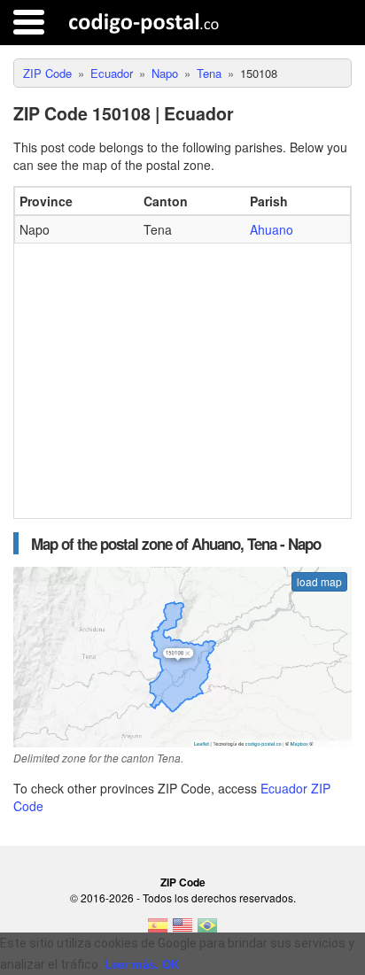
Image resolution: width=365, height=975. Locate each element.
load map (319, 581)
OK (170, 964)
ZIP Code (183, 882)
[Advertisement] (182, 376)
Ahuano (271, 229)
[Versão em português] (207, 931)
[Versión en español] (157, 931)
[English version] (182, 931)
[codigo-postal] (144, 22)
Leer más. (132, 964)
